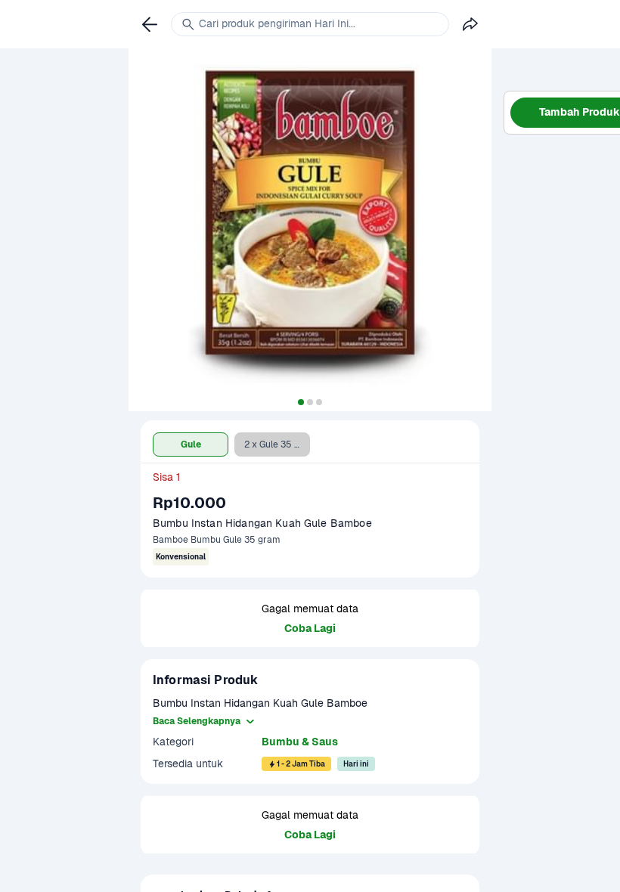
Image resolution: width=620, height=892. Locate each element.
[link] (150, 24)
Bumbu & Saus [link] (300, 741)
